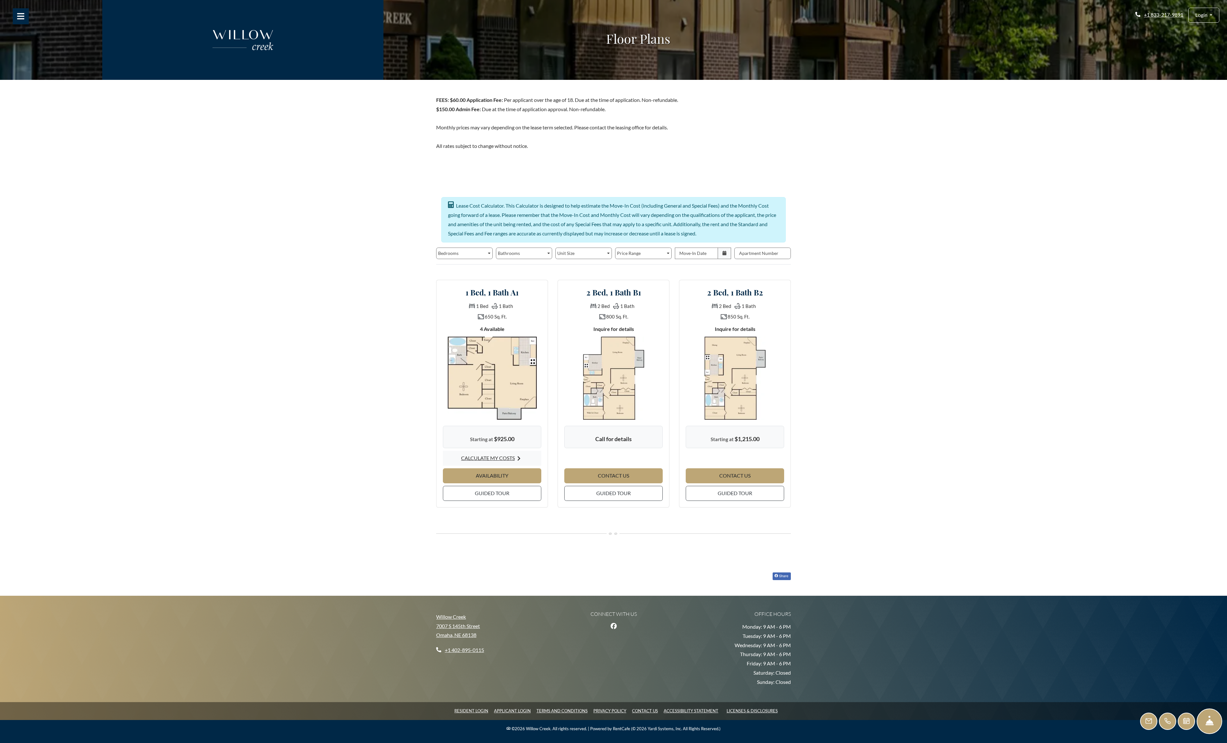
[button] (1203, 15)
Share (783, 575)
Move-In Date (692, 253)
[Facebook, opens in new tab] (613, 626)
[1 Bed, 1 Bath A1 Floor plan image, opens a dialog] (492, 377)
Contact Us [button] (630, 475)
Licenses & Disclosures (752, 710)
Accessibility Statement (691, 710)
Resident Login (471, 710)
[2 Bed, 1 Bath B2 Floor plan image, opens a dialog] (734, 377)
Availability (508, 475)
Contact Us (645, 710)
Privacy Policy (609, 710)
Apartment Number (758, 253)
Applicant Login (512, 710)
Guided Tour (508, 493)
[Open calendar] (724, 253)
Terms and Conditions (562, 710)
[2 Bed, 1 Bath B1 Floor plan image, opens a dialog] (613, 377)
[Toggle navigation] (21, 16)
